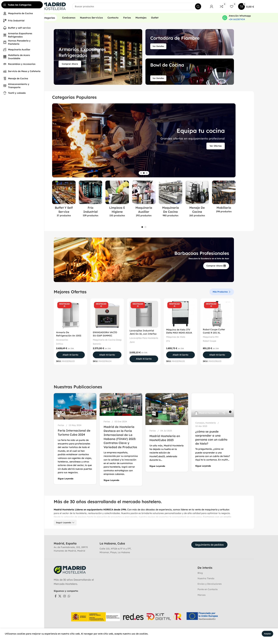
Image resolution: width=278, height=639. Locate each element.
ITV (168, 341)
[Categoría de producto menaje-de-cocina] (197, 200)
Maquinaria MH (210, 337)
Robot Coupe (209, 341)
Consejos (199, 422)
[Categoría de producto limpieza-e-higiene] (117, 200)
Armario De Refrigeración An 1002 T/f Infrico (68, 335)
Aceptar (267, 634)
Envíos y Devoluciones (210, 583)
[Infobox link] (236, 17)
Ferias (61, 425)
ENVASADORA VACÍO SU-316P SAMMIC (105, 334)
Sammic (97, 343)
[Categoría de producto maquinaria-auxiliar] (144, 200)
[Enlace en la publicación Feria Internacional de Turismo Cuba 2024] (75, 406)
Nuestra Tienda (206, 578)
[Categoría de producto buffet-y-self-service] (64, 200)
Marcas (202, 594)
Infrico (59, 343)
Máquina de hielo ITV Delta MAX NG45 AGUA (179, 331)
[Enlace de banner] (98, 57)
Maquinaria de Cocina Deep (107, 339)
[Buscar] (198, 6)
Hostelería (210, 422)
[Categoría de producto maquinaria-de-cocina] (170, 200)
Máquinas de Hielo (175, 337)
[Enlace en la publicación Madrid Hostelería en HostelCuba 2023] (166, 409)
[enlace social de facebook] (55, 596)
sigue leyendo (65, 478)
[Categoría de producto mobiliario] (224, 198)
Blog (200, 572)
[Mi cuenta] (212, 6)
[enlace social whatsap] (69, 596)
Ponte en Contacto (208, 589)
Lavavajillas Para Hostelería (144, 338)
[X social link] (59, 596)
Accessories (62, 339)
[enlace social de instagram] (64, 596)
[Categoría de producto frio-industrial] (90, 200)
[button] (70, 354)
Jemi (132, 342)
